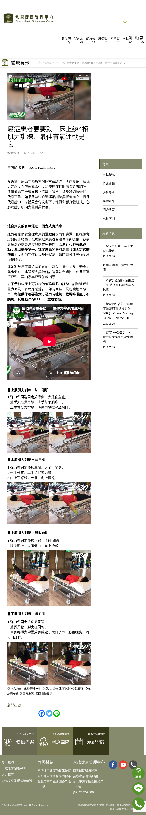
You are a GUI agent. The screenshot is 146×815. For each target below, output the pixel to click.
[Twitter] (49, 713)
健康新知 (109, 183)
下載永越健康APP (14, 768)
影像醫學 (102, 40)
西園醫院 (45, 762)
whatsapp (133, 764)
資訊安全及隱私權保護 (17, 780)
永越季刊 (109, 218)
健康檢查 (90, 40)
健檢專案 (25, 741)
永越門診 (127, 40)
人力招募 (8, 774)
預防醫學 (115, 40)
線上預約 (8, 762)
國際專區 (139, 40)
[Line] (56, 713)
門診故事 (109, 209)
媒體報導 (50, 62)
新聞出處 (14, 705)
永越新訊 (109, 174)
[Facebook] (41, 713)
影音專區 (109, 192)
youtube (123, 764)
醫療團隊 (61, 741)
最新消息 (66, 40)
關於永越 (78, 40)
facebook (113, 764)
